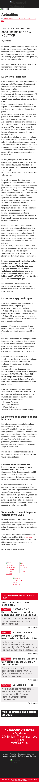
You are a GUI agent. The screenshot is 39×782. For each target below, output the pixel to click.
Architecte (30, 754)
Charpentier (22, 754)
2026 (12, 605)
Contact (33, 756)
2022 (11, 602)
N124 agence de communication (24, 779)
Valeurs (5, 756)
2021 (3, 602)
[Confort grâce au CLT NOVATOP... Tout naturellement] (25, 568)
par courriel (30, 537)
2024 (26, 602)
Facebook (10, 770)
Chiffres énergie (23, 756)
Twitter (19, 770)
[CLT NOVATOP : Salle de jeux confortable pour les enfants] (11, 568)
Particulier (13, 754)
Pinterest (28, 770)
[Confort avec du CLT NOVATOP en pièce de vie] (19, 21)
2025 (4, 605)
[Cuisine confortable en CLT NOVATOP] (18, 581)
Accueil (5, 754)
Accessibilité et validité (19, 779)
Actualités (13, 756)
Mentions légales (7, 779)
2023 (19, 602)
